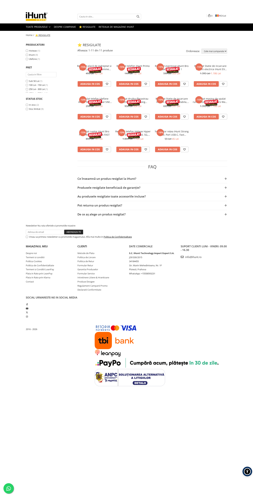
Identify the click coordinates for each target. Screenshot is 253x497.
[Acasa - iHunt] (43, 16)
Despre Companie (65, 26)
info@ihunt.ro (193, 257)
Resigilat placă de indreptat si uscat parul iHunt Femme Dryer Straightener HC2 (94, 67)
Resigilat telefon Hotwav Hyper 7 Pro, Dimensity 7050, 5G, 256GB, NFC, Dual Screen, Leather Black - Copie (133, 133)
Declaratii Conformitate (89, 289)
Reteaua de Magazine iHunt (116, 26)
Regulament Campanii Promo (92, 285)
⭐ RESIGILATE (87, 26)
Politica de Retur (85, 261)
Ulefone (33, 58)
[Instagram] (27, 316)
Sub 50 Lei (34, 81)
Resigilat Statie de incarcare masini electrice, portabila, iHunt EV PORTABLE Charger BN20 (172, 100)
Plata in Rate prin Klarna (38, 277)
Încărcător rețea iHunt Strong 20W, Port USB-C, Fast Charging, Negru (172, 133)
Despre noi (31, 253)
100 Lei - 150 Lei (37, 85)
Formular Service (86, 273)
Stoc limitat (34, 108)
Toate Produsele (37, 26)
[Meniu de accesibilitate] (247, 471)
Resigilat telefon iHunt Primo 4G (133, 67)
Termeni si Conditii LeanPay (40, 269)
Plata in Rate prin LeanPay (39, 273)
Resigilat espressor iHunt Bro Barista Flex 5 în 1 (171, 67)
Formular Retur (85, 265)
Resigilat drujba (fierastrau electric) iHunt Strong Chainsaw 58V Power (133, 100)
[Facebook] (27, 304)
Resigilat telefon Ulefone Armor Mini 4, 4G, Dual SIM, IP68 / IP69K (94, 100)
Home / (30, 35)
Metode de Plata (85, 253)
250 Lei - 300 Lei (37, 89)
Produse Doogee (85, 281)
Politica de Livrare (86, 257)
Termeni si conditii (35, 257)
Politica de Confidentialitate (118, 236)
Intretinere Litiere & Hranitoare (93, 277)
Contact (30, 281)
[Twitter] (27, 312)
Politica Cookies (34, 261)
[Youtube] (27, 308)
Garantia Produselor (87, 269)
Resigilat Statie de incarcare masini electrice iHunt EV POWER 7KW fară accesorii (210, 67)
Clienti (82, 246)
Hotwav (33, 50)
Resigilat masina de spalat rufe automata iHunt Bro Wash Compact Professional (210, 100)
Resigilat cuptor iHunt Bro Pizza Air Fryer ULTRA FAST (94, 133)
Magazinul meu (37, 246)
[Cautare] (138, 16)
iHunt (32, 54)
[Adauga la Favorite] (107, 84)
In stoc (32, 104)
